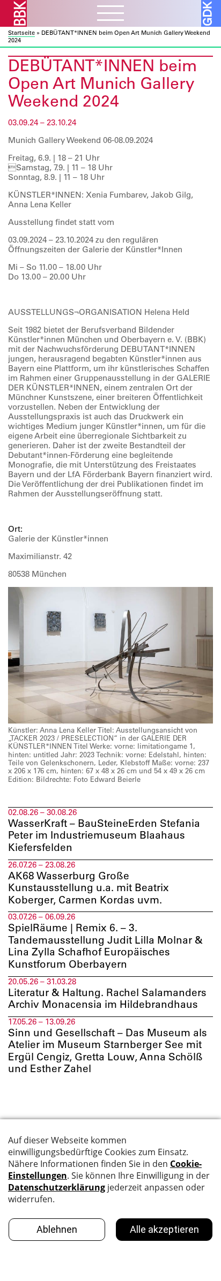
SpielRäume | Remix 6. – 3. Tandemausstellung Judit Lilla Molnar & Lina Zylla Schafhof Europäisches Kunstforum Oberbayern (105, 946)
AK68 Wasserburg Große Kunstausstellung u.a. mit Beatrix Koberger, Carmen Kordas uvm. (88, 888)
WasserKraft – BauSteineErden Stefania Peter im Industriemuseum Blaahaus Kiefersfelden (104, 835)
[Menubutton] (110, 14)
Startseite (21, 32)
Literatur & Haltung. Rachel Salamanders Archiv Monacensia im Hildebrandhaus (107, 998)
